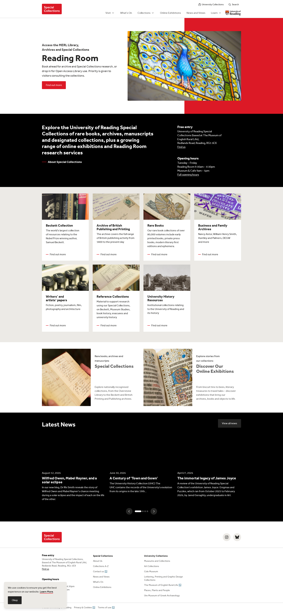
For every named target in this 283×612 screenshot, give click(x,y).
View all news (229, 423)
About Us (97, 561)
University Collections (213, 4)
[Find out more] (91, 377)
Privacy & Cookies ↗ (84, 607)
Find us (181, 147)
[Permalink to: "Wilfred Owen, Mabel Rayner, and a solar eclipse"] (74, 467)
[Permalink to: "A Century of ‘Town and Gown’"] (141, 463)
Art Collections (151, 566)
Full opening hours (188, 174)
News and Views (196, 12)
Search (235, 4)
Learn (214, 12)
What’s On (126, 12)
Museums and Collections (157, 561)
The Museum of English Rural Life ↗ (162, 585)
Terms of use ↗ (106, 607)
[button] (129, 511)
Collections (144, 12)
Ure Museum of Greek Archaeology (162, 595)
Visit (108, 12)
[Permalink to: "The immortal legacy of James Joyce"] (209, 465)
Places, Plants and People (157, 590)
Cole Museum (151, 571)
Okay (15, 600)
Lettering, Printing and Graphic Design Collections (163, 578)
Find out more (54, 85)
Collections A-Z (101, 566)
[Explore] (192, 377)
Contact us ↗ (100, 571)
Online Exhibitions (170, 12)
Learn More (46, 591)
